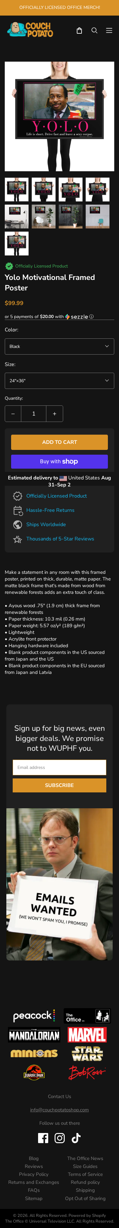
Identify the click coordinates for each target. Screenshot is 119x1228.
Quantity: (14, 398)
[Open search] (94, 30)
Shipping (85, 1190)
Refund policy (85, 1182)
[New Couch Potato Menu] (109, 30)
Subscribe (59, 785)
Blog (34, 1158)
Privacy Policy (34, 1174)
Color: (11, 329)
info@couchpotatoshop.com (59, 1110)
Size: (10, 364)
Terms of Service (85, 1174)
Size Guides (85, 1166)
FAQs (34, 1190)
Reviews (34, 1166)
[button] (59, 317)
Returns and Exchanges (33, 1182)
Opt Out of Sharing (85, 1198)
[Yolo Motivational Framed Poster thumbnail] (17, 189)
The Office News (85, 1158)
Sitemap (34, 1198)
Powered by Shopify (87, 1215)
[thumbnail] (17, 216)
